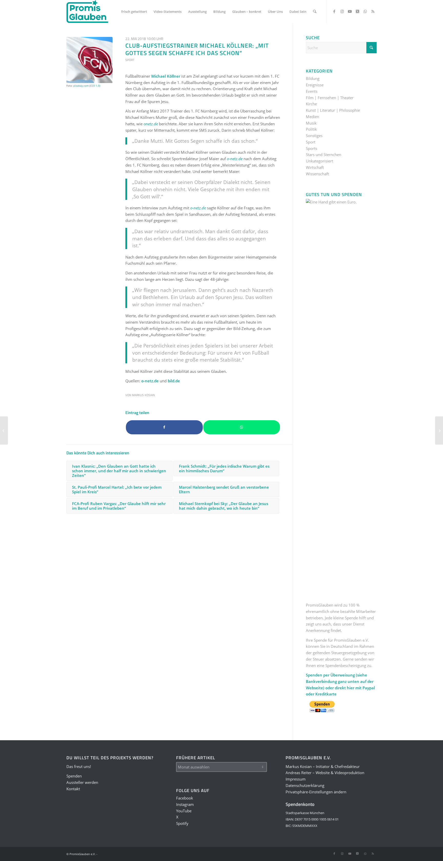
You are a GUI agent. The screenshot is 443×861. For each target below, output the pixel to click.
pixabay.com (81, 85)
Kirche (311, 103)
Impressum (296, 779)
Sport (129, 59)
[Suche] (315, 11)
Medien (312, 116)
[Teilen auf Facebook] (164, 427)
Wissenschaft (317, 173)
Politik (311, 129)
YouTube (184, 810)
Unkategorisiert (319, 160)
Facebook (184, 798)
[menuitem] (134, 11)
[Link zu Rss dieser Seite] (373, 11)
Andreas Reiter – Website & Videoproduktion (325, 772)
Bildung (312, 78)
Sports (311, 148)
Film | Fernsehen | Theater (330, 97)
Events (311, 91)
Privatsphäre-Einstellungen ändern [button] (316, 791)
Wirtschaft (315, 167)
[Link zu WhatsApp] (365, 11)
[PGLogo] (87, 11)
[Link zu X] (357, 11)
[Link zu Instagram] (342, 11)
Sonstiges (314, 135)
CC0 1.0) (95, 85)
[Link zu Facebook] (334, 11)
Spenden (74, 775)
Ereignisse (315, 84)
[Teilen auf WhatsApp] (241, 427)
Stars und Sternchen (323, 154)
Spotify (182, 823)
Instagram (185, 804)
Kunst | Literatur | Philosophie (333, 110)
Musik (311, 123)
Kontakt (73, 788)
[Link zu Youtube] (350, 11)
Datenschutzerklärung (305, 785)
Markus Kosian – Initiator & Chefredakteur (323, 766)
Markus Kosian (143, 395)
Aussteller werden (82, 782)
